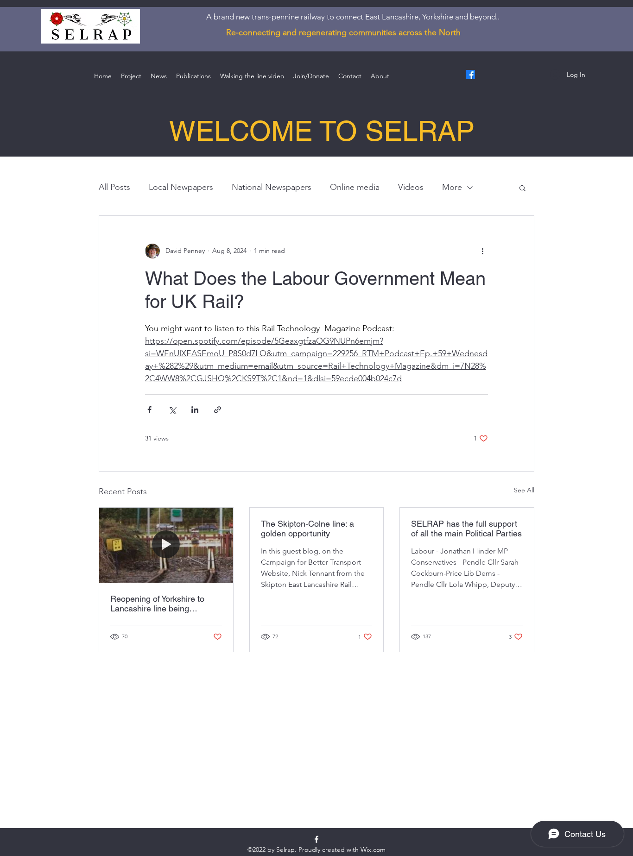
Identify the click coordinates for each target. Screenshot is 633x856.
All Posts (114, 187)
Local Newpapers (181, 187)
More (452, 187)
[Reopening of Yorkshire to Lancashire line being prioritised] (166, 545)
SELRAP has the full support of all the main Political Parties (466, 528)
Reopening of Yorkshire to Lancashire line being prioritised (157, 603)
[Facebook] (470, 74)
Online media (355, 187)
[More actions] (482, 251)
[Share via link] (217, 409)
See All (524, 490)
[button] (522, 187)
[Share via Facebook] (149, 409)
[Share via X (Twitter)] (172, 409)
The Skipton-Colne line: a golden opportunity (307, 528)
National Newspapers (271, 187)
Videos (411, 187)
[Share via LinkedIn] (194, 409)
